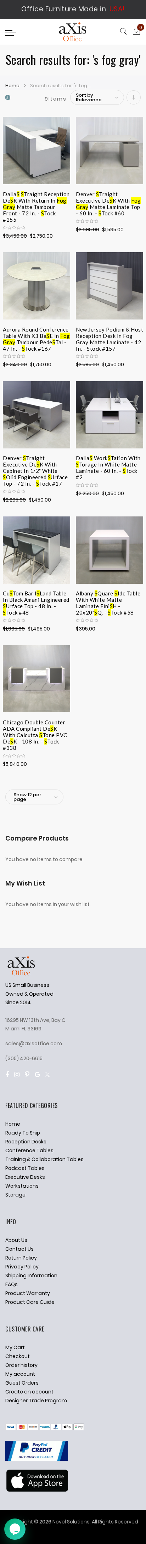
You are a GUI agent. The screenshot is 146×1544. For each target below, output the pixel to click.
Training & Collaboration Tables (44, 1159)
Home (13, 85)
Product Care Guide (30, 1302)
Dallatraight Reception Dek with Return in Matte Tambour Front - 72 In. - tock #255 (36, 199)
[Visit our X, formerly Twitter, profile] (47, 1074)
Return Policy (21, 1257)
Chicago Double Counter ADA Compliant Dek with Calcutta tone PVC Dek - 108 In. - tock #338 (35, 727)
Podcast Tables (25, 1168)
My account (20, 1374)
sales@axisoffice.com (33, 1043)
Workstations (22, 1185)
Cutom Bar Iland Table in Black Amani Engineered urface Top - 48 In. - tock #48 (36, 598)
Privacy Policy (22, 1266)
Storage (15, 1194)
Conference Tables (29, 1150)
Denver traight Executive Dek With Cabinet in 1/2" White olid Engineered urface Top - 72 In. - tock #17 (35, 463)
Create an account (29, 1391)
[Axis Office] (73, 32)
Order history (21, 1365)
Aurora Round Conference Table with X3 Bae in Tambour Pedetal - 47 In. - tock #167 (36, 334)
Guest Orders (22, 1382)
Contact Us (19, 1248)
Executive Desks (25, 1177)
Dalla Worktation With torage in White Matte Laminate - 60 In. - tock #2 (108, 463)
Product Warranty (27, 1293)
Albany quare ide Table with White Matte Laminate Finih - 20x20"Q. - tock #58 (108, 598)
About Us (16, 1240)
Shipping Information (31, 1275)
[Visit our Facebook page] (7, 1074)
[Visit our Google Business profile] (37, 1074)
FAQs (11, 1284)
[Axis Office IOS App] (36, 1489)
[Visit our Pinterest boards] (27, 1074)
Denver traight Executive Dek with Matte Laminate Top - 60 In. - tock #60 (108, 199)
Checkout (17, 1356)
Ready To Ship (22, 1132)
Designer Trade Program (36, 1400)
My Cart (15, 1347)
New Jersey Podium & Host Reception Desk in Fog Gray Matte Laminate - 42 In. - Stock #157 (109, 334)
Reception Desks (25, 1141)
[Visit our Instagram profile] (16, 1074)
